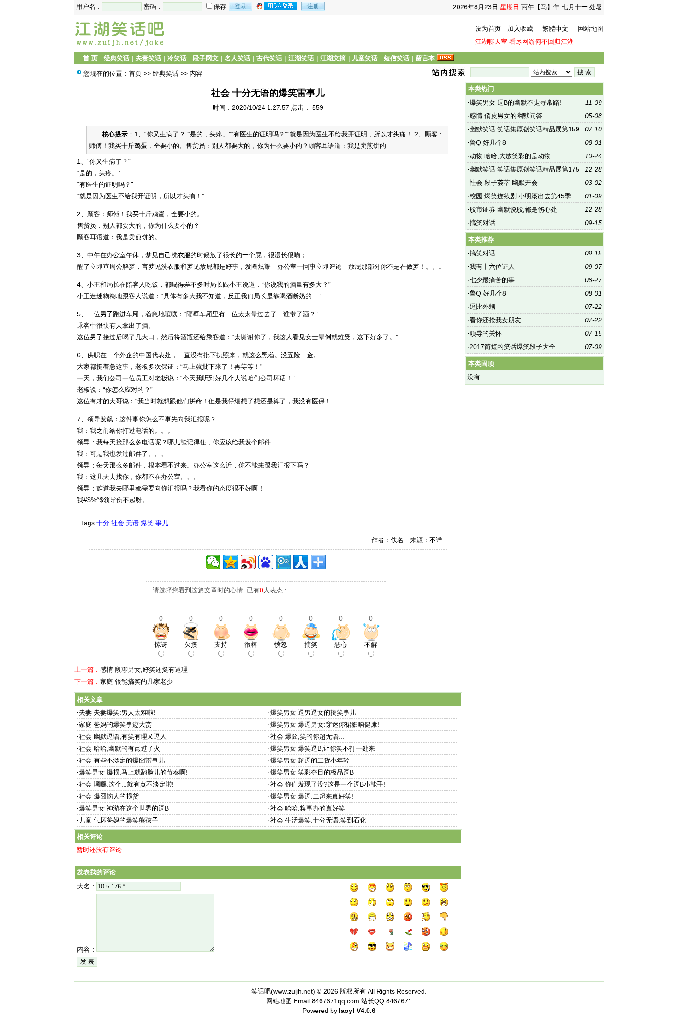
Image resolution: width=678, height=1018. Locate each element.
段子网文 (206, 58)
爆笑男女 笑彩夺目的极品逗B (312, 772)
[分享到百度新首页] (265, 562)
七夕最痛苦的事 (492, 280)
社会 (117, 523)
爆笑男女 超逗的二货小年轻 (310, 760)
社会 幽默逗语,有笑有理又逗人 (123, 736)
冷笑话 (177, 58)
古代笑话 (269, 58)
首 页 (90, 58)
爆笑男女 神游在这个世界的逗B (124, 808)
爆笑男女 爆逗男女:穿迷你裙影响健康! (324, 724)
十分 (102, 523)
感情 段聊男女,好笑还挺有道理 (144, 669)
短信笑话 (397, 58)
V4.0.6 (366, 1010)
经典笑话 (117, 58)
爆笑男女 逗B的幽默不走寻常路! (515, 102)
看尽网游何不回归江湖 (541, 41)
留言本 (425, 58)
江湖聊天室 (491, 41)
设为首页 (488, 28)
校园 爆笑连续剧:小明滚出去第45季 (520, 196)
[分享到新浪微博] (248, 562)
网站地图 (591, 28)
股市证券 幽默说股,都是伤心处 (513, 209)
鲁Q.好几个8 (488, 142)
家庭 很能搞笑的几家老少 (136, 681)
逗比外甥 (482, 306)
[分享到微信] (213, 562)
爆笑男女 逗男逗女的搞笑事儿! (314, 712)
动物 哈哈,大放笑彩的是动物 (510, 156)
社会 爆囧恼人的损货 (109, 796)
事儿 (161, 523)
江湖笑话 (301, 58)
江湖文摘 (333, 58)
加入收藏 (520, 28)
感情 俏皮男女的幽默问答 (506, 115)
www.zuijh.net (293, 991)
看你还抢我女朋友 (495, 320)
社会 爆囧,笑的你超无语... (307, 736)
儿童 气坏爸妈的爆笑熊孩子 (118, 820)
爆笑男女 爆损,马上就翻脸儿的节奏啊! (133, 772)
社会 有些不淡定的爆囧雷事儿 (122, 760)
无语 (132, 523)
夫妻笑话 (148, 58)
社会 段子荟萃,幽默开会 (504, 182)
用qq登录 (277, 6)
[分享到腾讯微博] (283, 562)
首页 (135, 73)
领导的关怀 (486, 333)
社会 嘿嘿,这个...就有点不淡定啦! (126, 784)
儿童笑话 (365, 58)
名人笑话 (237, 58)
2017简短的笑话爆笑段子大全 (512, 346)
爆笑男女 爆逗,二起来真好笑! (311, 796)
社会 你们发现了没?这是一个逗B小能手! (327, 784)
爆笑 (147, 523)
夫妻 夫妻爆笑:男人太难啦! (117, 712)
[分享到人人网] (300, 562)
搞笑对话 (482, 222)
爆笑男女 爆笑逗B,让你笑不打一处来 (322, 748)
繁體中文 (555, 28)
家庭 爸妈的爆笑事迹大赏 (115, 724)
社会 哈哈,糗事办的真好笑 (307, 808)
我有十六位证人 (492, 266)
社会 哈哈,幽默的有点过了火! (120, 748)
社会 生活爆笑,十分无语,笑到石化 (318, 820)
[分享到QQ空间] (230, 562)
